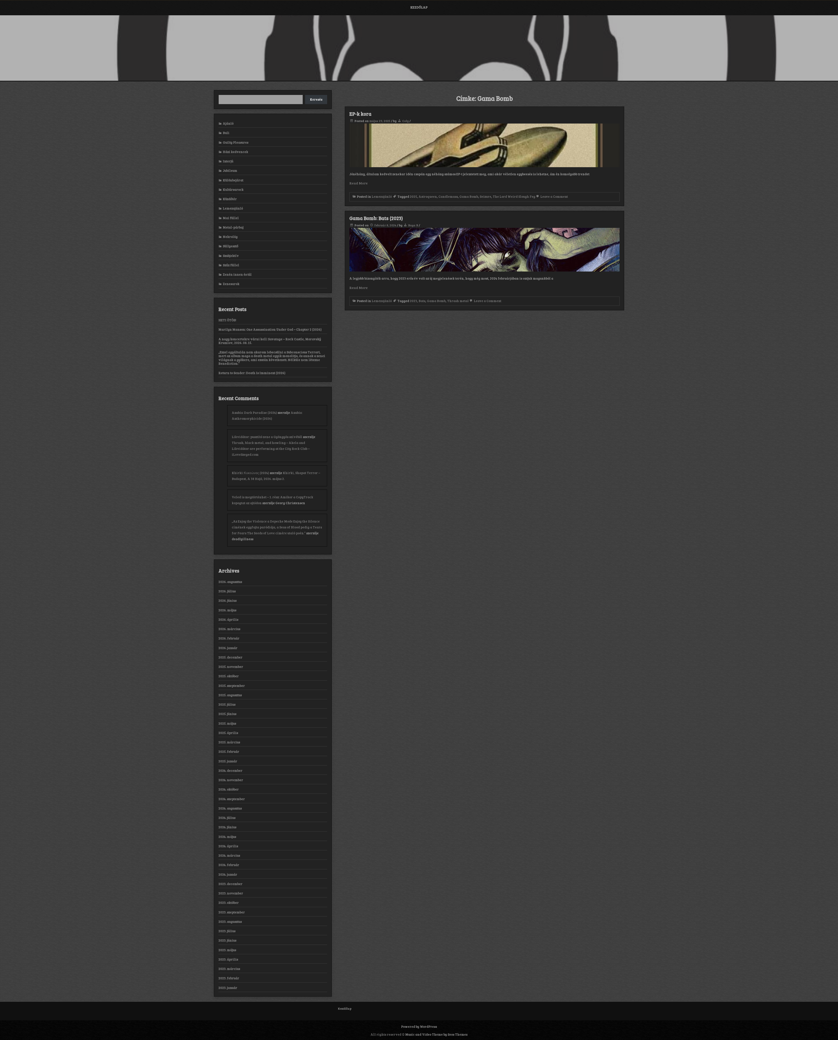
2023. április (228, 959)
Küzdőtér (230, 199)
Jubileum (230, 170)
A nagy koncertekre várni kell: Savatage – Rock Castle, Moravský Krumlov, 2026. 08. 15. (269, 341)
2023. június (227, 940)
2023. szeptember (231, 912)
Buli (226, 133)
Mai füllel (231, 218)
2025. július (226, 704)
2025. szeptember (231, 685)
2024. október (228, 789)
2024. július (226, 817)
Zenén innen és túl (237, 274)
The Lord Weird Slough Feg (514, 196)
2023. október (228, 902)
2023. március (229, 968)
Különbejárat (233, 180)
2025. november (230, 666)
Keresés (316, 99)
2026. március (229, 629)
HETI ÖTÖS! (227, 320)
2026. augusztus (230, 581)
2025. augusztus (230, 695)
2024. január (227, 874)
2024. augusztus (230, 808)
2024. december (230, 770)
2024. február (228, 865)
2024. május (227, 836)
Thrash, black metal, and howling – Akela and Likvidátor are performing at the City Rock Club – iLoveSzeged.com (271, 448)
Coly (405, 121)
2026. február (228, 638)
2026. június (227, 600)
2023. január (227, 987)
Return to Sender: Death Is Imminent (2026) (251, 373)
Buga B (413, 225)
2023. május (227, 950)
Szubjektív (231, 255)
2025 (413, 196)
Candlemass (448, 196)
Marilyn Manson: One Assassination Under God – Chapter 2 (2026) (270, 329)
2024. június (227, 827)
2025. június (227, 714)
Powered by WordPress (419, 1026)
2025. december (230, 657)
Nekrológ (230, 236)
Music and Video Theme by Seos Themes (436, 1034)
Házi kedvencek (235, 152)
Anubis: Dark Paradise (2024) (254, 412)
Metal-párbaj (233, 227)
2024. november (230, 780)
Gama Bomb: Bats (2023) (376, 218)
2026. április (228, 619)
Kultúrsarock (233, 189)
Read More (358, 183)
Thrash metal (458, 301)
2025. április (228, 733)
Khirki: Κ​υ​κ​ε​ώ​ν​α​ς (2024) (250, 473)
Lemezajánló (382, 196)
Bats (422, 301)
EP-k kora (360, 113)
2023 (413, 301)
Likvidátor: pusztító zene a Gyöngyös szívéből (267, 437)
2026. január (227, 648)
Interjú (228, 161)
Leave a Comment (554, 196)
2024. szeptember (231, 799)
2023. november (230, 893)
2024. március (229, 855)
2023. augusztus (230, 921)
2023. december (230, 884)
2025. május (227, 723)
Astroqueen (428, 196)
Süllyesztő (230, 246)
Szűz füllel (231, 265)
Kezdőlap (419, 7)
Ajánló (228, 123)
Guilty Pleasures (235, 142)
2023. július (226, 931)
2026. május (227, 610)
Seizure (485, 196)
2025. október (228, 676)
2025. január (227, 761)
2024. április (228, 846)
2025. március (229, 742)
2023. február (228, 978)
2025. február (228, 751)
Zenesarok (231, 284)
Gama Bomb (468, 196)
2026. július (227, 591)
